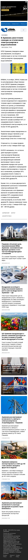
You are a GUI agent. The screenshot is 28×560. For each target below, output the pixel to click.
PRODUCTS (24, 24)
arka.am (10, 544)
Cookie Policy (18, 556)
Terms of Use (12, 556)
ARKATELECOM (5, 24)
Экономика (4, 35)
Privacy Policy (5, 556)
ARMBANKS (15, 24)
